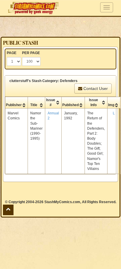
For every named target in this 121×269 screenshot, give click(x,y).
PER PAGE (31, 53)
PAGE (11, 53)
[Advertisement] (60, 26)
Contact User (95, 88)
